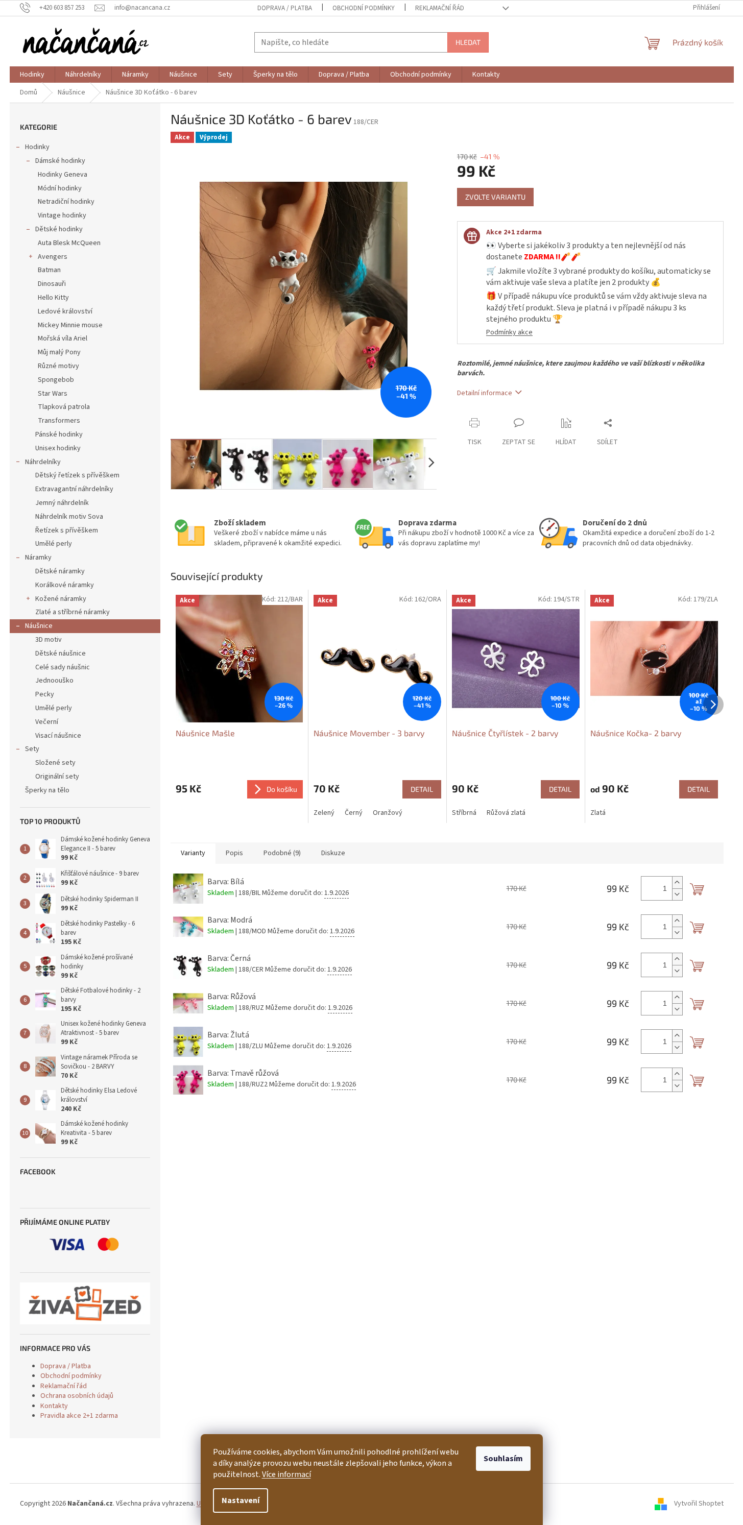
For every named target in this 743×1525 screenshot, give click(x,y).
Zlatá (598, 813)
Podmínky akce (509, 332)
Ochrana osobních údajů (76, 1396)
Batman (49, 270)
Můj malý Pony (59, 352)
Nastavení (240, 1500)
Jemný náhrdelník (62, 503)
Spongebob (56, 380)
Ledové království (65, 311)
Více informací (286, 1474)
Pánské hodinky (59, 434)
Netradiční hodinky (66, 202)
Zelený (324, 813)
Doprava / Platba (284, 8)
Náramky (38, 557)
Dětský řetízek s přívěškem (77, 475)
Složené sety (55, 763)
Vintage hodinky (62, 215)
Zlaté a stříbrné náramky (72, 612)
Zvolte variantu (495, 196)
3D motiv (48, 640)
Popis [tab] (234, 853)
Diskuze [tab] (333, 853)
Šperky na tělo (47, 790)
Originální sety (57, 776)
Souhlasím (503, 1458)
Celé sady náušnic (62, 667)
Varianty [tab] (193, 853)
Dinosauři (52, 284)
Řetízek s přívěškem (66, 530)
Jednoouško (54, 680)
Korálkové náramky (64, 585)
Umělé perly (53, 544)
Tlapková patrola (64, 407)
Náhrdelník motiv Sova (69, 517)
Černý (354, 813)
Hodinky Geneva (62, 175)
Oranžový (387, 813)
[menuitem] (32, 74)
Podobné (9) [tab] (282, 853)
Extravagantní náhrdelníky (74, 489)
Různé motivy (58, 366)
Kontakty (54, 1406)
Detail (422, 789)
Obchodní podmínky (363, 8)
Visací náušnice (58, 736)
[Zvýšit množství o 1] (677, 882)
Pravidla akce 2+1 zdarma (79, 1416)
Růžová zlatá (506, 813)
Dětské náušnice (60, 653)
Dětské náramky (60, 571)
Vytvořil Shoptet (699, 1504)
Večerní (46, 722)
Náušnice (39, 626)
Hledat (468, 42)
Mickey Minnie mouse (70, 325)
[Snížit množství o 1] (677, 894)
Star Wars (52, 394)
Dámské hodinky (60, 161)
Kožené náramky (60, 599)
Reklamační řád (439, 8)
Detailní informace (484, 393)
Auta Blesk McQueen (69, 243)
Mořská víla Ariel (62, 338)
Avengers (52, 257)
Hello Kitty (53, 298)
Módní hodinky (60, 188)
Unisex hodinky (58, 448)
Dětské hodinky (59, 229)
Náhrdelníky (43, 462)
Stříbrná (464, 813)
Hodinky (37, 147)
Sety (32, 749)
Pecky (44, 694)
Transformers (59, 421)
